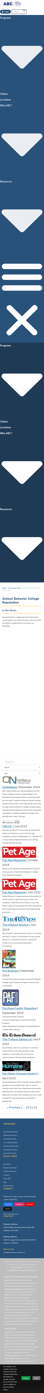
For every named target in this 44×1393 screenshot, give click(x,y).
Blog (4, 1182)
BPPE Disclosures (29, 1264)
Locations (5, 99)
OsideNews (9, 787)
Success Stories (8, 1186)
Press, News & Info (14, 588)
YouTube (30, 1204)
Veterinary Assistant (10, 1135)
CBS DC (7, 826)
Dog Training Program (10, 1132)
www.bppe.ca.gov (12, 1289)
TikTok (7, 1209)
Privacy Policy (17, 1267)
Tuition (4, 93)
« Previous (13, 1107)
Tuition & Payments (9, 1171)
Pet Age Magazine (14, 860)
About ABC (7, 1178)
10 (27, 1107)
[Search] (24, 11)
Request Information (10, 1168)
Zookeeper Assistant (10, 1150)
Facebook (8, 1204)
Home (4, 588)
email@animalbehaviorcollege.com (14, 1252)
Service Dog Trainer (9, 1153)
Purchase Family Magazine (19, 1008)
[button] (22, 299)
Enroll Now (6, 1164)
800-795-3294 (8, 1249)
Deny (36, 1378)
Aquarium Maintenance (11, 1146)
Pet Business (10, 970)
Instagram (19, 1204)
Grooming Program (9, 1139)
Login (6, 12)
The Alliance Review (15, 924)
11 (31, 1107)
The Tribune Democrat (17, 1039)
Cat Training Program (10, 1142)
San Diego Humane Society (19, 1073)
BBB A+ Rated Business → (11, 1214)
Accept (25, 1378)
